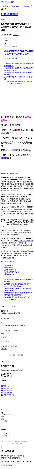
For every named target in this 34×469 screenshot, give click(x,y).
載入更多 (3, 337)
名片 (5, 43)
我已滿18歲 (4, 465)
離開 (10, 465)
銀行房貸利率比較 (6, 388)
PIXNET (8, 441)
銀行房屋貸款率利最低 (11, 272)
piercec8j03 (4, 315)
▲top (2, 333)
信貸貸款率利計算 (19, 196)
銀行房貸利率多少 (6, 390)
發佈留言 (3, 348)
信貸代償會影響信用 (10, 58)
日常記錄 (15, 35)
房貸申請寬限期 (9, 274)
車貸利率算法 (8, 265)
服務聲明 (19, 443)
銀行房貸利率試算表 (7, 395)
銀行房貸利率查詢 (6, 393)
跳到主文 (4, 19)
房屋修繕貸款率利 (10, 270)
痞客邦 (14, 325)
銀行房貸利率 (5, 386)
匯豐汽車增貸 (8, 267)
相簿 (5, 38)
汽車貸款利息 (15, 230)
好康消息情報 (9, 14)
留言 (18, 325)
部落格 (6, 41)
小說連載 (15, 330)
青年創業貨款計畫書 (7, 262)
